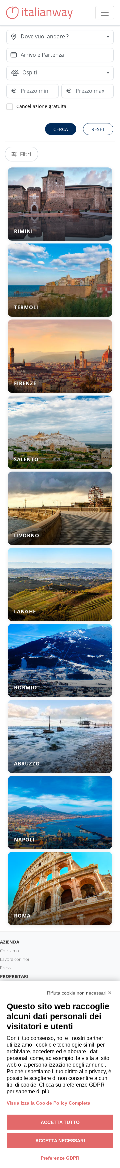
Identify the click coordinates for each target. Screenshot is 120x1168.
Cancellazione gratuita (41, 106)
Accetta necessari (60, 1140)
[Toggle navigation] (104, 12)
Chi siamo (9, 951)
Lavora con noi (14, 959)
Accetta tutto (60, 1122)
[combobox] (67, 37)
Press (5, 968)
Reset (98, 129)
